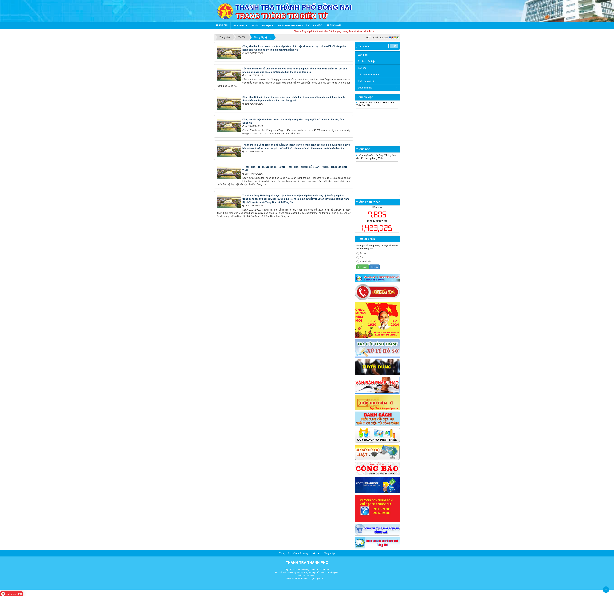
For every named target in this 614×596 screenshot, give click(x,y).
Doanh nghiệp (365, 87)
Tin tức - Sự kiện (260, 25)
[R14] (377, 529)
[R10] (377, 468)
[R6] (377, 402)
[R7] (377, 418)
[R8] (377, 434)
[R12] (377, 291)
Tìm (394, 45)
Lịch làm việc (314, 25)
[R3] (377, 348)
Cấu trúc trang (300, 553)
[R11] (377, 484)
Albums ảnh (334, 25)
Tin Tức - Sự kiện (366, 61)
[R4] (377, 366)
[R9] (377, 452)
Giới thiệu (239, 25)
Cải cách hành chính (288, 25)
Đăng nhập (329, 553)
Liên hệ (315, 553)
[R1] (377, 277)
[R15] (377, 542)
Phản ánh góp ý (366, 81)
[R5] (377, 384)
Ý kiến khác (365, 261)
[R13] (377, 508)
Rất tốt (363, 253)
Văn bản (362, 67)
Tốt (361, 257)
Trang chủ (222, 25)
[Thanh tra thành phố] (225, 10)
